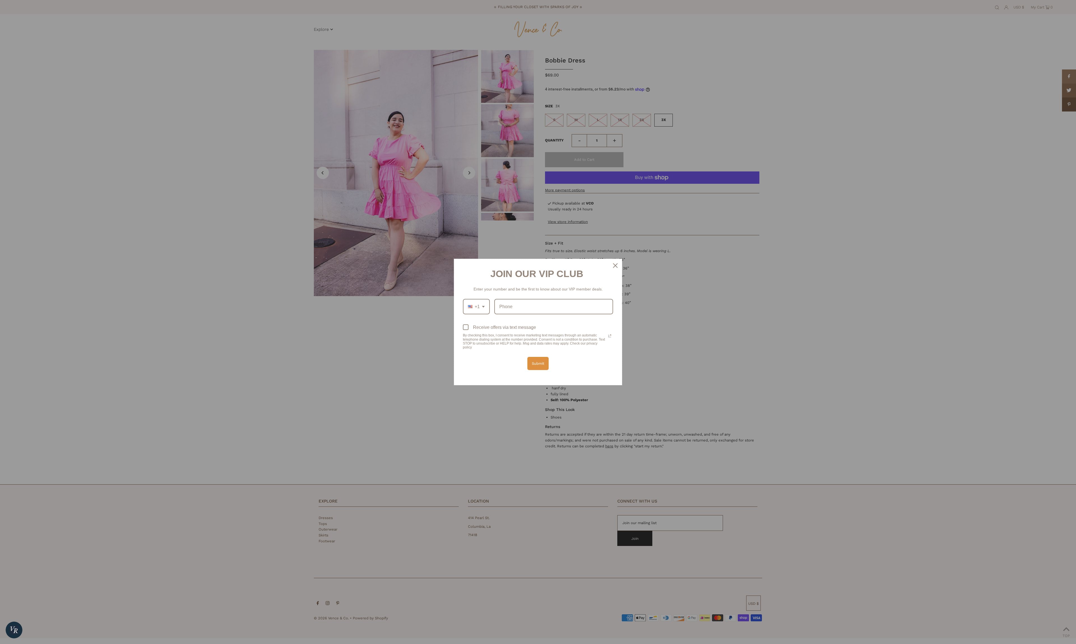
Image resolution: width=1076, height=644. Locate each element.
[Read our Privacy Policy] (609, 336)
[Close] (615, 265)
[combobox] (476, 306)
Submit (538, 363)
